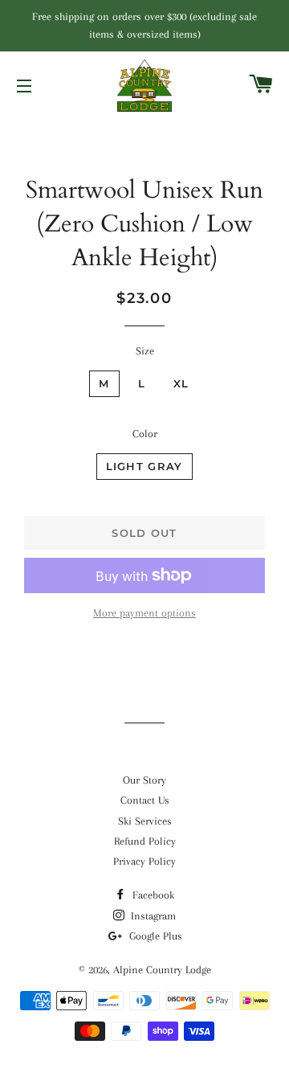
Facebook (151, 895)
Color (144, 434)
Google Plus (154, 936)
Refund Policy (145, 841)
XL (181, 383)
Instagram (152, 916)
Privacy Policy (144, 861)
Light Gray (144, 466)
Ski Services (145, 821)
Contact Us (144, 800)
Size (145, 351)
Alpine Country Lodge (162, 970)
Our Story (144, 780)
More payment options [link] (144, 613)
